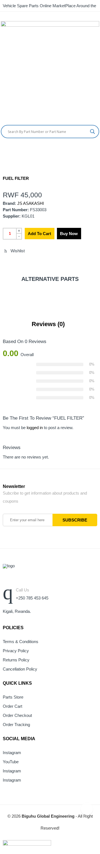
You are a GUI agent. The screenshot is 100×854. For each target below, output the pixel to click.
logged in (35, 427)
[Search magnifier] (92, 131)
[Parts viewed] (87, 809)
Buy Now (69, 233)
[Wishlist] (98, 149)
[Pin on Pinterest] (35, 263)
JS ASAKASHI (30, 203)
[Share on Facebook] (14, 263)
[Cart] (87, 149)
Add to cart (39, 233)
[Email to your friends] (25, 263)
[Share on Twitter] (4, 263)
